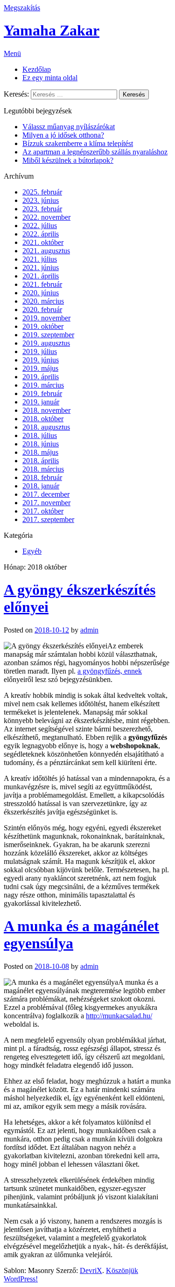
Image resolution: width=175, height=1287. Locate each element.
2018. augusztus (46, 427)
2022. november (46, 217)
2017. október (42, 511)
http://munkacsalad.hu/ (119, 1016)
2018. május (40, 452)
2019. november (46, 318)
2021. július (39, 259)
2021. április (40, 276)
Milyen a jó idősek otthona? (63, 135)
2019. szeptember (48, 335)
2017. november (46, 503)
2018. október (42, 419)
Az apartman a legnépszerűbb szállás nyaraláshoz (95, 152)
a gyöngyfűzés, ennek (109, 671)
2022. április (40, 234)
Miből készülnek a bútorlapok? (67, 160)
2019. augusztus (46, 343)
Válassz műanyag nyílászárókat (68, 127)
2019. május (40, 368)
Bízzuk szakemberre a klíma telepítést (77, 143)
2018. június (40, 444)
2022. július (39, 226)
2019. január (40, 402)
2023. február (42, 209)
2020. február (42, 309)
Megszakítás (22, 8)
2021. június (40, 267)
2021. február (42, 284)
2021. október (42, 242)
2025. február (42, 192)
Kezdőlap (36, 69)
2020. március (43, 301)
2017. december (46, 494)
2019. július (39, 351)
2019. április (40, 377)
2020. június (40, 293)
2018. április (40, 461)
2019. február (42, 393)
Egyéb (32, 551)
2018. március (43, 469)
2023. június (40, 200)
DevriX (91, 1270)
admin (89, 630)
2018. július (39, 435)
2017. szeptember (48, 519)
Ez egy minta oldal (49, 78)
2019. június (40, 360)
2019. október (42, 326)
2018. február (42, 477)
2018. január (40, 486)
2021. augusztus (46, 251)
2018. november (46, 410)
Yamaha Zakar (51, 30)
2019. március (43, 385)
